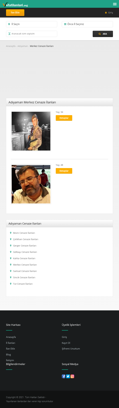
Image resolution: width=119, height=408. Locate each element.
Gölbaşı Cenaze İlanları (25, 251)
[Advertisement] (59, 75)
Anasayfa (10, 46)
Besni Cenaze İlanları (24, 232)
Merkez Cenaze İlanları (42, 46)
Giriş (110, 12)
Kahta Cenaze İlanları (24, 258)
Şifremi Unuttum (71, 348)
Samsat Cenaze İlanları (25, 271)
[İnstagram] (72, 376)
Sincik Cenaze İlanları (24, 277)
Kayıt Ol (66, 342)
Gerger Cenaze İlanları (24, 245)
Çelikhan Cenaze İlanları (25, 239)
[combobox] (31, 24)
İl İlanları (10, 342)
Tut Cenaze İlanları (23, 283)
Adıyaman (23, 46)
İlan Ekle (15, 12)
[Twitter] (68, 376)
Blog (8, 354)
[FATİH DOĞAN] (31, 130)
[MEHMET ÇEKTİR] (31, 183)
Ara (104, 34)
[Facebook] (64, 376)
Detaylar (64, 117)
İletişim (10, 360)
